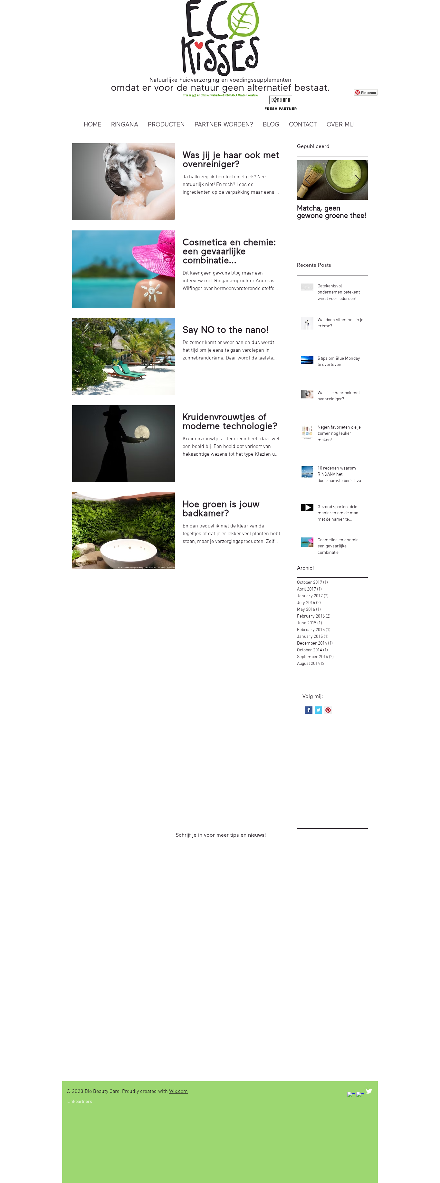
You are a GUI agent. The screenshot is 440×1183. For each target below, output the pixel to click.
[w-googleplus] (360, 1095)
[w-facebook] (351, 1095)
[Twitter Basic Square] (318, 710)
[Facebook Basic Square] (308, 710)
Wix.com (178, 1091)
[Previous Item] (307, 180)
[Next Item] (357, 180)
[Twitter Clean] (369, 1091)
